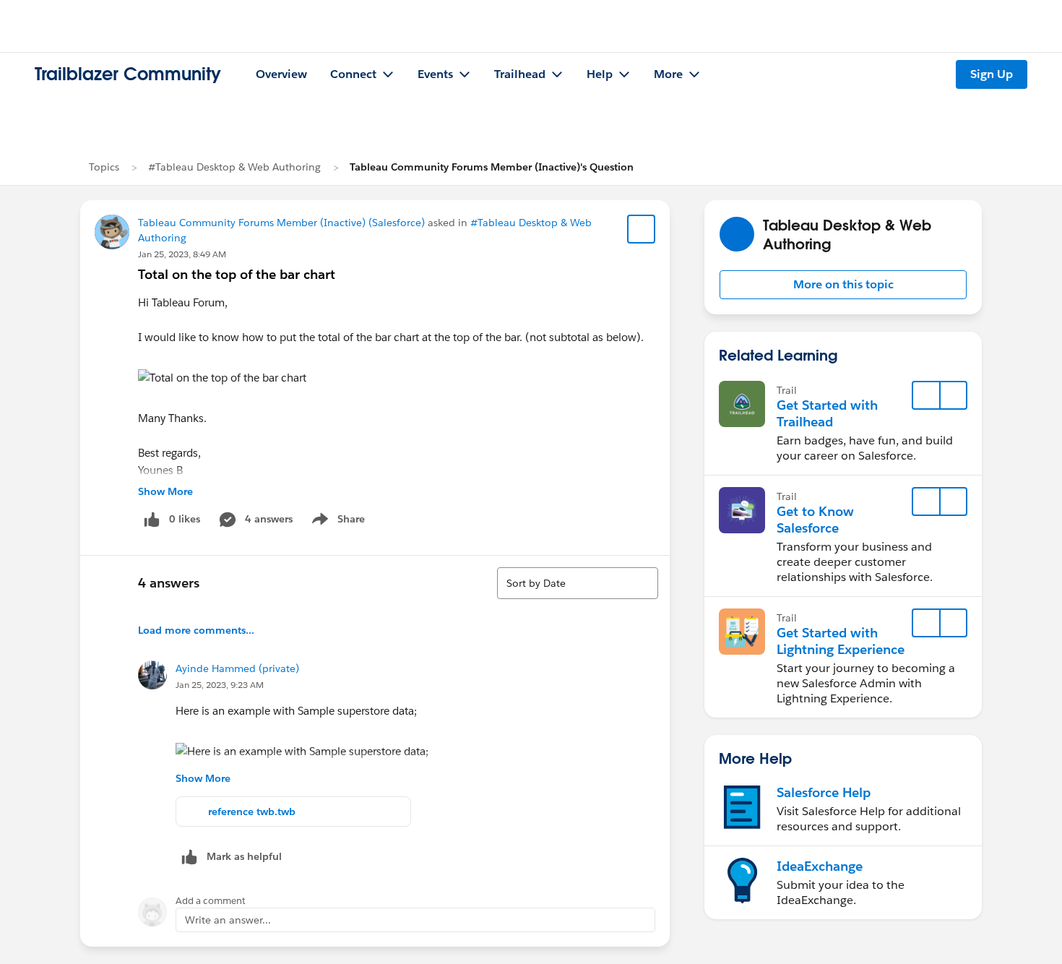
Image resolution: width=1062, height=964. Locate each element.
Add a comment (211, 901)
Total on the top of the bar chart (236, 274)
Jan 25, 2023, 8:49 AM (182, 254)
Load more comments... (196, 630)
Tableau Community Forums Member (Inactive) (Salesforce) (281, 222)
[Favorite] (642, 229)
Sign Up (991, 74)
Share (336, 521)
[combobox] (577, 583)
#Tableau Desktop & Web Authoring (234, 166)
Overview (281, 74)
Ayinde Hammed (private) (237, 668)
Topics (104, 166)
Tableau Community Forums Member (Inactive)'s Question (492, 166)
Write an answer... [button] (228, 919)
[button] (843, 284)
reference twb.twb (251, 811)
